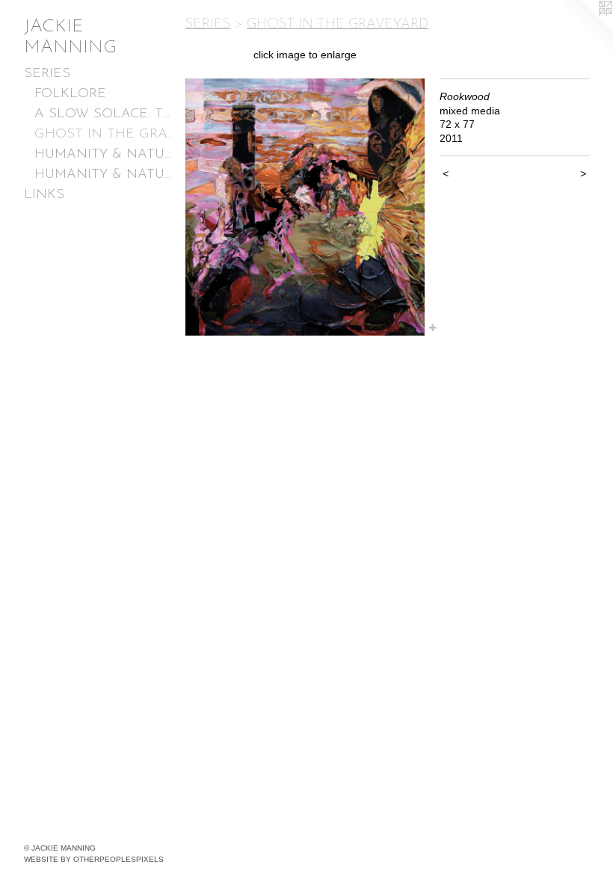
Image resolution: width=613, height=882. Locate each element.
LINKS (44, 195)
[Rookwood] (305, 207)
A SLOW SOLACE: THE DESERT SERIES (104, 114)
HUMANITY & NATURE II (104, 154)
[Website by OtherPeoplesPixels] (583, 30)
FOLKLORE (70, 94)
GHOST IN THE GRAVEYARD (104, 134)
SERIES (47, 74)
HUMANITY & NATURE (104, 175)
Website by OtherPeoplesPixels (94, 859)
